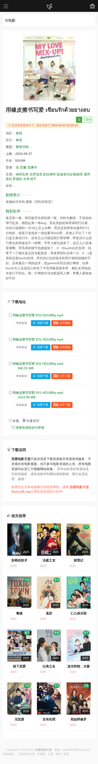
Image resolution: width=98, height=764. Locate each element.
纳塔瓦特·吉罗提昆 (29, 174)
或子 (33, 179)
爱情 (19, 147)
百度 (50, 754)
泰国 (19, 133)
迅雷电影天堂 (27, 754)
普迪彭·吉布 (21, 179)
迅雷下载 (42, 323)
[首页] (49, 6)
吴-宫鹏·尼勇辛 (26, 167)
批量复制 (32, 421)
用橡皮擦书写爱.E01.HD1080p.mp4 (38, 339)
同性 (26, 147)
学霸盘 (41, 754)
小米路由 (64, 323)
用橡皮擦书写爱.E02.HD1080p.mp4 (38, 315)
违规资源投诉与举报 (29, 427)
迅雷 (66, 754)
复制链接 (21, 323)
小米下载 (64, 376)
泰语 (19, 140)
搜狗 (58, 754)
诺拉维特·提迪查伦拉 (58, 174)
